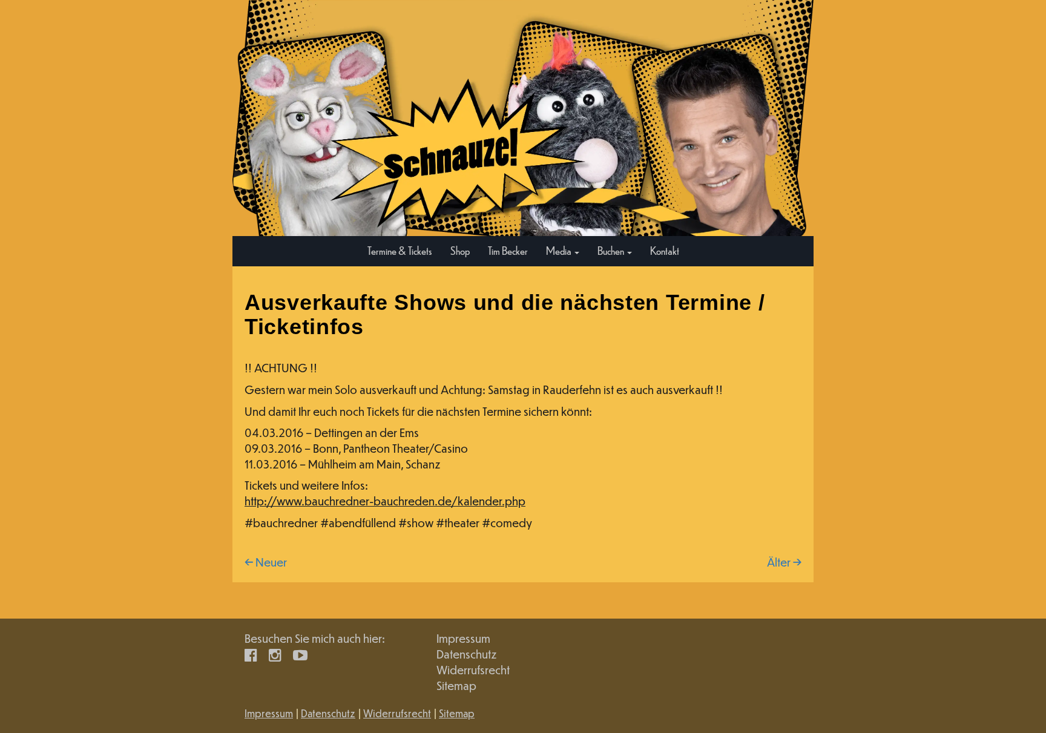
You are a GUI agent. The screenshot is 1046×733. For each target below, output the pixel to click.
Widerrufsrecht (473, 670)
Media (559, 250)
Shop (460, 250)
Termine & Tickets (399, 250)
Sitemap (456, 685)
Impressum (463, 638)
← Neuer (266, 562)
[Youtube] (300, 654)
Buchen (611, 250)
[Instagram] (275, 654)
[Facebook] (251, 654)
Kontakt (664, 250)
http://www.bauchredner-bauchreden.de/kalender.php (385, 501)
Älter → (784, 562)
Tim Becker (508, 250)
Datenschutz (466, 654)
